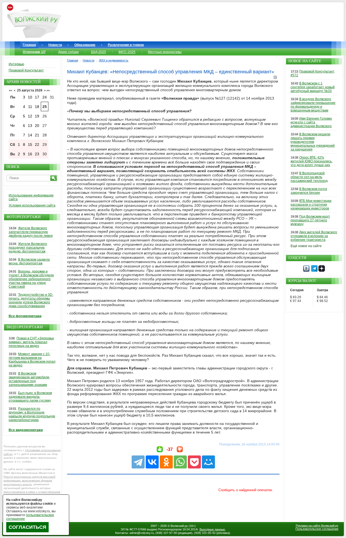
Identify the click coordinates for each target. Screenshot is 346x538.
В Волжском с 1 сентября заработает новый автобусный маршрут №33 (313, 87)
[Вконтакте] (306, 271)
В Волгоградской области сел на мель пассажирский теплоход (309, 177)
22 (37, 144)
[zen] (321, 271)
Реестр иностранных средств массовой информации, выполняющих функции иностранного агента (29, 480)
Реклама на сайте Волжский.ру (317, 525)
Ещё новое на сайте (306, 246)
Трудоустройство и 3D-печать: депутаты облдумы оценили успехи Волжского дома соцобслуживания (31, 300)
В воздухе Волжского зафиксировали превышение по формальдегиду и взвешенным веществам (313, 104)
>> (48, 90)
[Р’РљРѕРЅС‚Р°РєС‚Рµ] (152, 461)
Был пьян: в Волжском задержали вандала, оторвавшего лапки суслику (30, 396)
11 (30, 106)
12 (30, 116)
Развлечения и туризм (126, 45)
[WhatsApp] (180, 461)
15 (30, 144)
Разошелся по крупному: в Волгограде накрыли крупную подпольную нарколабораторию (32, 414)
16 (30, 154)
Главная (29, 45)
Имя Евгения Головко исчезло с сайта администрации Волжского (311, 122)
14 (30, 135)
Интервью (16, 64)
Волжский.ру (179, 525)
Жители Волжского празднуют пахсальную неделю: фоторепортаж (28, 247)
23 (37, 154)
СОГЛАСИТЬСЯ (27, 527)
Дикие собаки (68, 52)
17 (37, 97)
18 (37, 106)
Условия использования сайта (32, 205)
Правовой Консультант (26, 70)
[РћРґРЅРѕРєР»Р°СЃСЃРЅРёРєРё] (166, 461)
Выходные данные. (212, 529)
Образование (84, 45)
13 (30, 125)
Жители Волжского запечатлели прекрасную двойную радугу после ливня (31, 232)
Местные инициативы (165, 52)
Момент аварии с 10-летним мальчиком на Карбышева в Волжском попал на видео (32, 359)
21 (37, 135)
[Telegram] (138, 461)
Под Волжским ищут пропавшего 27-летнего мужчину (310, 220)
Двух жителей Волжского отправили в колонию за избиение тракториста (314, 236)
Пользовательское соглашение (316, 528)
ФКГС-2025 (126, 52)
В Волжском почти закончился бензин (309, 191)
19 (37, 116)
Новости (55, 45)
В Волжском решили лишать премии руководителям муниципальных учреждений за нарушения (313, 141)
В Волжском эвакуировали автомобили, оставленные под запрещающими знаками (29, 379)
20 (37, 125)
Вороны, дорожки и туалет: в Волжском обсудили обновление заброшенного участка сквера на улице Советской (31, 279)
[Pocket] (194, 461)
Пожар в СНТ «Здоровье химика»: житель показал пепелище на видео (31, 342)
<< (10, 90)
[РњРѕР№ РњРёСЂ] (208, 461)
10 (30, 97)
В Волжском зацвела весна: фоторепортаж (29, 261)
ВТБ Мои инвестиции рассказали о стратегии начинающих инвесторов (311, 204)
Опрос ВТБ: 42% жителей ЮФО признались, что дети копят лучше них (311, 161)
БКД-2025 (98, 52)
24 (44, 97)
